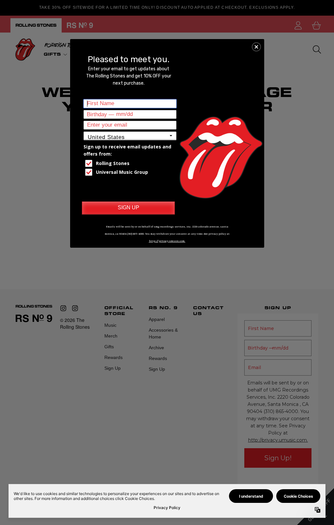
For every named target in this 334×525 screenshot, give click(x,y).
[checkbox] (130, 163)
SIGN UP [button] (128, 207)
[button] (256, 47)
